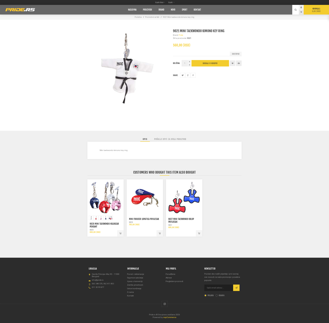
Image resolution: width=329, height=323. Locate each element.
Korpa (316, 9)
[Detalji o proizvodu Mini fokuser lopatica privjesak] (145, 197)
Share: (175, 75)
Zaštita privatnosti (135, 285)
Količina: (176, 63)
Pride (181, 35)
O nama (130, 292)
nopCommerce (169, 317)
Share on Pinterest (193, 75)
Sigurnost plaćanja (135, 278)
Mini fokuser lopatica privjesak (144, 219)
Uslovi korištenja (134, 288)
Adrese (169, 278)
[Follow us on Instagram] (165, 304)
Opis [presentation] (145, 139)
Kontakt (130, 296)
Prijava (303, 7)
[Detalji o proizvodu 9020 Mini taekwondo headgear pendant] (105, 197)
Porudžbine (170, 274)
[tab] (145, 139)
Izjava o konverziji (135, 281)
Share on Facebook (187, 75)
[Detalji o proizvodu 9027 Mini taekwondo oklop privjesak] (184, 197)
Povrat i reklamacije (135, 274)
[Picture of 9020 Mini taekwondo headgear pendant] (91, 218)
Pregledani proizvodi (174, 281)
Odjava (221, 295)
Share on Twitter (182, 75)
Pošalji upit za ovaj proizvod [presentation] (170, 139)
